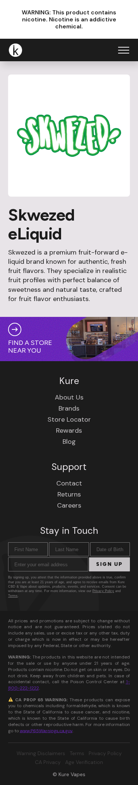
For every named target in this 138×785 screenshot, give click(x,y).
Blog (69, 441)
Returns (69, 494)
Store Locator (69, 419)
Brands (69, 408)
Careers (69, 505)
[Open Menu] (123, 50)
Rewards (69, 430)
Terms (13, 596)
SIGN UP (109, 564)
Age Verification (84, 762)
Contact (69, 483)
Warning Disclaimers (41, 753)
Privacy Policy (103, 591)
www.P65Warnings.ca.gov (46, 731)
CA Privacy (48, 762)
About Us (69, 397)
